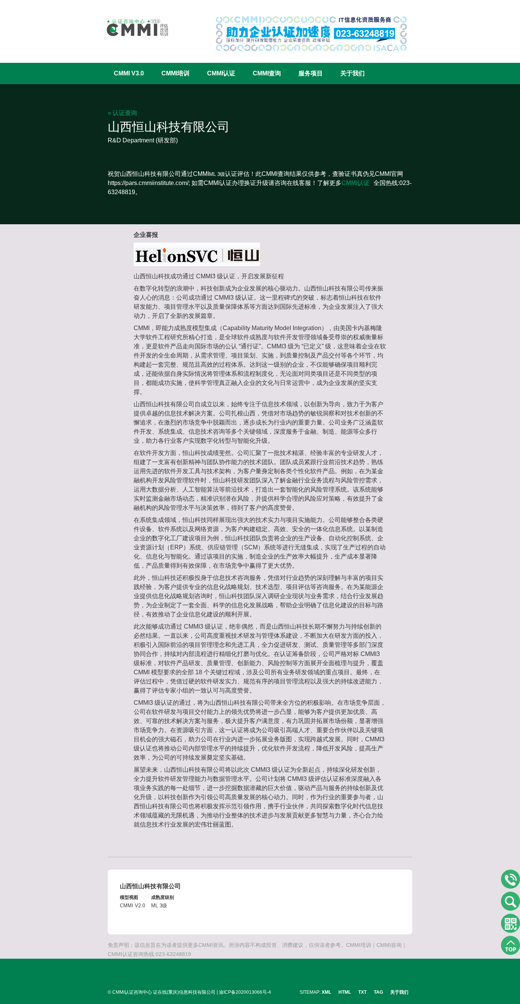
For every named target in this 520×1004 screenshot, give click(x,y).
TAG (378, 992)
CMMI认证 (221, 73)
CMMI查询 (267, 73)
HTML (344, 992)
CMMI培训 (175, 73)
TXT (362, 992)
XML (326, 992)
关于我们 (352, 73)
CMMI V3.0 (129, 73)
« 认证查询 (122, 113)
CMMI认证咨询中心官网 (132, 27)
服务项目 (310, 73)
